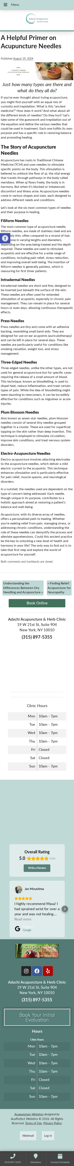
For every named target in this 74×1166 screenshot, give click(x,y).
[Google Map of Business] (37, 664)
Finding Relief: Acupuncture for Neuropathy (59, 588)
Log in (48, 1135)
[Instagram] (26, 971)
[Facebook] (37, 971)
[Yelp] (48, 971)
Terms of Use (33, 1123)
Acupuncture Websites (28, 1114)
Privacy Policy (52, 1123)
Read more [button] (22, 919)
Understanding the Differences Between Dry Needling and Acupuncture (23, 588)
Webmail (28, 1135)
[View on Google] (18, 889)
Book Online (37, 603)
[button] (5, 238)
